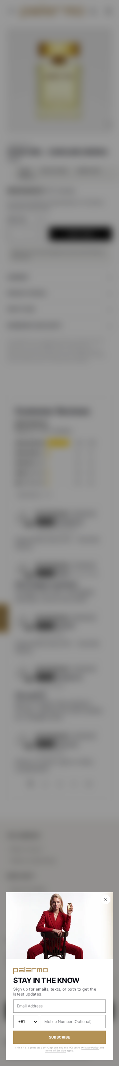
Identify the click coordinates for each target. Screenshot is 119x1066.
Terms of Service (55, 1050)
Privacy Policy (90, 1047)
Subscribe (59, 1037)
